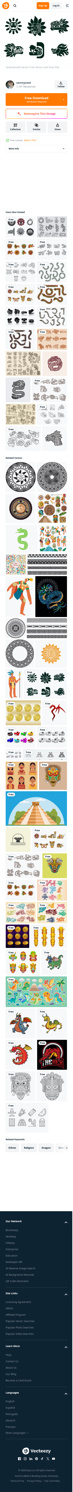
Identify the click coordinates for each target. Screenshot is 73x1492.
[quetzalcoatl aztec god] (21, 939)
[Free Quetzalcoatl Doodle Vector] (21, 360)
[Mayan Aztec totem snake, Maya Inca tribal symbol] (22, 809)
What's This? (30, 140)
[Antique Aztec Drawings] (21, 573)
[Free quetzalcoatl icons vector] (21, 1394)
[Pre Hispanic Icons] (21, 472)
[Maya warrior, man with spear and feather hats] (47, 1027)
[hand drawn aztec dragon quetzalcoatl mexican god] (44, 523)
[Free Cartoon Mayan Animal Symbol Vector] (21, 1137)
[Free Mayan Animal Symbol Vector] (23, 620)
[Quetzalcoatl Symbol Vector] (21, 596)
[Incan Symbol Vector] (21, 405)
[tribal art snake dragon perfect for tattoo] (18, 1113)
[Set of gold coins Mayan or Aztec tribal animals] (49, 1418)
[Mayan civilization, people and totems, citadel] (20, 839)
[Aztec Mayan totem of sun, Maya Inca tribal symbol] (21, 1026)
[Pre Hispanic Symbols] (23, 496)
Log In (56, 5)
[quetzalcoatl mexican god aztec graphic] (18, 523)
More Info (14, 146)
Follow (61, 86)
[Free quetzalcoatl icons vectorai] (23, 1086)
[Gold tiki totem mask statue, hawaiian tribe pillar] (24, 1443)
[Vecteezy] (5, 5)
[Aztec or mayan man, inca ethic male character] (20, 896)
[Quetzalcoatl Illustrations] (21, 247)
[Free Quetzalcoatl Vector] (21, 225)
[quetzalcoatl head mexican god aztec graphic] (18, 646)
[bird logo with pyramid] (18, 1269)
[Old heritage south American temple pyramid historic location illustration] (36, 1238)
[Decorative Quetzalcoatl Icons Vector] (21, 1417)
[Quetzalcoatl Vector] (21, 337)
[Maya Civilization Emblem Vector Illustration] (21, 748)
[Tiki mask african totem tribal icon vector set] (23, 1469)
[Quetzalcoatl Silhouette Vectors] (21, 427)
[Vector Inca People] (22, 1176)
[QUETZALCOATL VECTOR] (21, 270)
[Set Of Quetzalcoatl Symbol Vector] (21, 292)
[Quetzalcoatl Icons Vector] (21, 1372)
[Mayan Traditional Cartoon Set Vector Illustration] (21, 779)
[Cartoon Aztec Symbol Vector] (47, 1111)
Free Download (36, 99)
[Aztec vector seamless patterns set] (45, 835)
